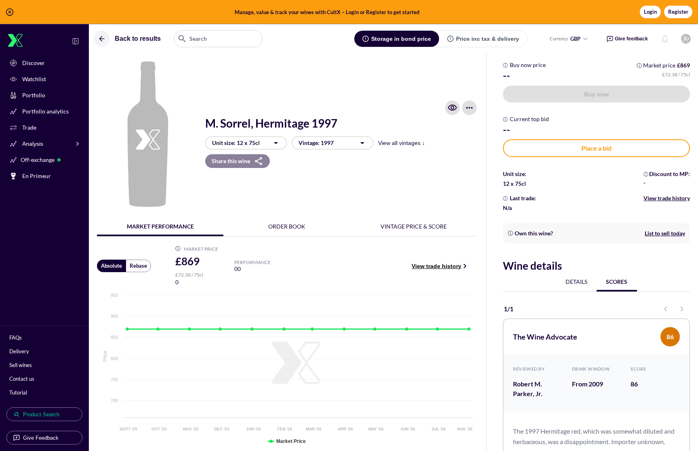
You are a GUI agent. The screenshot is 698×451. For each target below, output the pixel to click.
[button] (349, 12)
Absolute (111, 265)
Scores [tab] (616, 281)
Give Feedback (41, 438)
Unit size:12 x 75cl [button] (236, 142)
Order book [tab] (286, 226)
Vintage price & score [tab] (414, 226)
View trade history (436, 266)
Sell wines (20, 365)
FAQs (15, 337)
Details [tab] (576, 281)
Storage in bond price (401, 39)
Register (678, 11)
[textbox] (218, 38)
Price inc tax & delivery (487, 39)
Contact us (21, 378)
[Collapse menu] (75, 41)
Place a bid (596, 148)
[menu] (469, 108)
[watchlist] (452, 108)
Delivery (19, 351)
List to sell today (665, 233)
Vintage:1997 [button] (316, 142)
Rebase (138, 265)
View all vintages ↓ (401, 143)
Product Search (41, 414)
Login (650, 11)
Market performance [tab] (160, 226)
